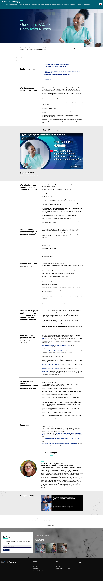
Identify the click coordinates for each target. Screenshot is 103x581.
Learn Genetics (45, 371)
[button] (12, 562)
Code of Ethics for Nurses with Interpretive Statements (55, 425)
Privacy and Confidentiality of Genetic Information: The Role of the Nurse (59, 443)
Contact (35, 561)
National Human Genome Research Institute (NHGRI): (54, 355)
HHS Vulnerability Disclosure (63, 568)
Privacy (58, 564)
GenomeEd (44, 338)
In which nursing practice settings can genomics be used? (56, 66)
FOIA (57, 561)
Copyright (58, 566)
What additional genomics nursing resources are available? (56, 74)
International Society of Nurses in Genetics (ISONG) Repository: (56, 345)
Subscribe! (6, 549)
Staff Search (36, 568)
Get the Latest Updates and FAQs (7, 7)
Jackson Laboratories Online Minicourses (51, 368)
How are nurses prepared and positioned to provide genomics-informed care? (60, 77)
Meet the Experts (47, 79)
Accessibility (36, 564)
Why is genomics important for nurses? (52, 62)
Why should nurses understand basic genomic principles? (56, 64)
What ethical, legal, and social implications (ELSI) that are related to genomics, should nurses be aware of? (62, 72)
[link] (36, 540)
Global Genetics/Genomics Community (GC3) (52, 350)
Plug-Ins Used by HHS (38, 570)
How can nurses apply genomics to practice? (53, 68)
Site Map (35, 566)
